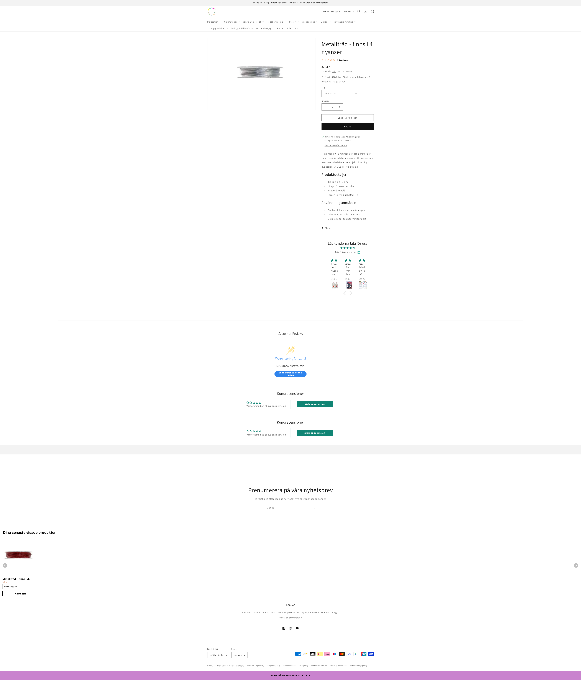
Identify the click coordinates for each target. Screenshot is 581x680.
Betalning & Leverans (288, 612)
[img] (348, 248)
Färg (323, 87)
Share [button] (328, 228)
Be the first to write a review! (290, 374)
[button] (290, 675)
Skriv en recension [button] (314, 404)
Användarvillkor (289, 666)
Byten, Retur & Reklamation (315, 612)
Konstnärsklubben (251, 612)
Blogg (334, 612)
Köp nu (347, 126)
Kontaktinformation (319, 666)
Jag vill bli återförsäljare (290, 617)
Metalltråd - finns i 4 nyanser (15, 579)
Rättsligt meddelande (338, 666)
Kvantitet (325, 101)
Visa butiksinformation (336, 145)
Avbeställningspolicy (358, 666)
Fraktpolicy (303, 666)
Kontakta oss (269, 612)
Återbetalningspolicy (255, 666)
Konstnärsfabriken (220, 666)
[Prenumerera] (314, 507)
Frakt (334, 71)
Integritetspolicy (273, 666)
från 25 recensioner (345, 252)
